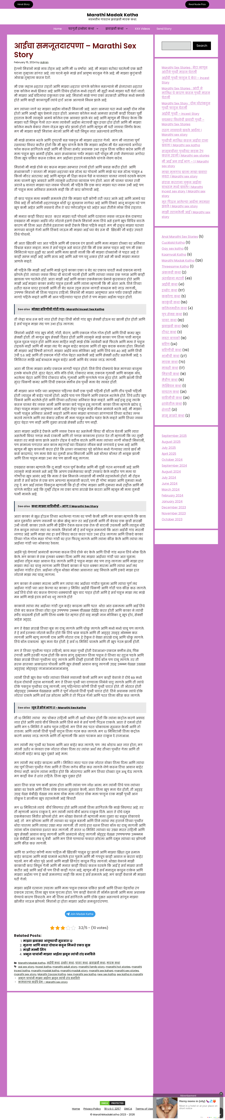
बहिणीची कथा (171, 350)
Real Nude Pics (197, 4)
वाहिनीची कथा (172, 398)
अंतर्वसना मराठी (173, 278)
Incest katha (43, 966)
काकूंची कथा (171, 302)
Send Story (164, 29)
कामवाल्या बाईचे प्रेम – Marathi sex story (43, 982)
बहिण (166, 344)
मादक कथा (113, 963)
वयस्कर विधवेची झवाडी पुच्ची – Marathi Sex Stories (183, 122)
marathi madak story (74, 970)
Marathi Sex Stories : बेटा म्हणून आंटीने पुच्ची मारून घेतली (184, 69)
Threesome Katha (175, 266)
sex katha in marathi (130, 974)
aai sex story (26, 966)
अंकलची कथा (171, 272)
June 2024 (170, 483)
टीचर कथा (169, 332)
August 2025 (171, 442)
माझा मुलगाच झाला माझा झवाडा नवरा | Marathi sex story (184, 174)
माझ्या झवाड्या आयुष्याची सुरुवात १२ (47, 941)
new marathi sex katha (81, 974)
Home (57, 29)
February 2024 (172, 495)
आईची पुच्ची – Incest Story (180, 114)
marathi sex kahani (101, 970)
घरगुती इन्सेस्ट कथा (81, 29)
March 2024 (171, 489)
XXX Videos (142, 29)
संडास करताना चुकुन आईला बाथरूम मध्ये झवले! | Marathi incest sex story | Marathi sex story (183, 189)
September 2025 (174, 436)
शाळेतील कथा (172, 404)
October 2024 (172, 460)
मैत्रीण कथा (170, 380)
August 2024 (171, 471)
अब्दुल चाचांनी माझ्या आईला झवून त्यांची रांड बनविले (59, 954)
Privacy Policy (92, 1109)
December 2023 (174, 507)
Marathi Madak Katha (112, 15)
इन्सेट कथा (67, 963)
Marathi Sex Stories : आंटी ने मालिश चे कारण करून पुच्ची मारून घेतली (186, 93)
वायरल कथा (170, 392)
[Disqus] (80, 1043)
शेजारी (166, 410)
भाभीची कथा (170, 356)
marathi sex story (25, 974)
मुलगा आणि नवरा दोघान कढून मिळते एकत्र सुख (56, 945)
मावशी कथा (170, 368)
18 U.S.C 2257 (112, 1109)
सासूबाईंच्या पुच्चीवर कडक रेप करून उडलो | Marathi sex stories (185, 153)
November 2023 (174, 513)
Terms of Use (144, 1109)
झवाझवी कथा (114, 29)
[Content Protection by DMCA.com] (112, 1105)
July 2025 (169, 448)
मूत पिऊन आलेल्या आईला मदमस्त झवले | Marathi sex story (186, 204)
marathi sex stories (126, 970)
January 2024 (172, 501)
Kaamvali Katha (174, 254)
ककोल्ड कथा (171, 296)
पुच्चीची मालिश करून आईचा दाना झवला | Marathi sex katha (185, 143)
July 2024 (169, 477)
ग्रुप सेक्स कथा (172, 314)
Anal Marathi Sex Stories (180, 237)
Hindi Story (24, 4)
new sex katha (106, 974)
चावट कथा (81, 963)
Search (202, 46)
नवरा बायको (171, 338)
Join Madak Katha (81, 914)
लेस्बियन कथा (171, 386)
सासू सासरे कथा (173, 416)
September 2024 (174, 466)
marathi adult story (65, 966)
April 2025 (169, 454)
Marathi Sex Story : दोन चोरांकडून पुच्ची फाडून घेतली (186, 105)
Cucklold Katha (173, 243)
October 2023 (172, 519)
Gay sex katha (173, 249)
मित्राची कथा (170, 374)
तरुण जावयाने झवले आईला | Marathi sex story (182, 132)
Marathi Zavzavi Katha (52, 974)
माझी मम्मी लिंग (35, 950)
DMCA (128, 1109)
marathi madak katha (45, 970)
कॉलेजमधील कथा (174, 308)
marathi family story (92, 966)
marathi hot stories (118, 966)
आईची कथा (53, 963)
